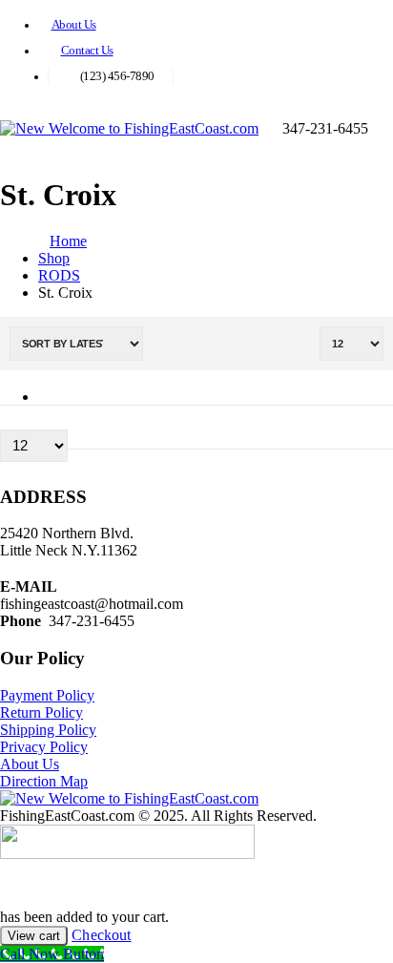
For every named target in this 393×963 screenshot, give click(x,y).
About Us (74, 24)
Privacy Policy (44, 747)
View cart (34, 936)
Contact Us (87, 50)
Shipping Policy (48, 730)
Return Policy (41, 712)
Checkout (101, 935)
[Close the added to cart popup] (372, 21)
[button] (387, 128)
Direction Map (44, 781)
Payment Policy (47, 695)
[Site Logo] (129, 128)
